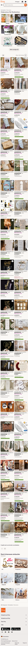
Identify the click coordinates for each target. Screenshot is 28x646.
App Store (5, 629)
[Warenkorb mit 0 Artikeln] (25, 1)
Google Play (16, 629)
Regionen (25, 642)
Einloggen (17, 1)
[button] (5, 636)
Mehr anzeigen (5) (14, 49)
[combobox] (13, 5)
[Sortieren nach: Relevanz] (25, 55)
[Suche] (25, 5)
